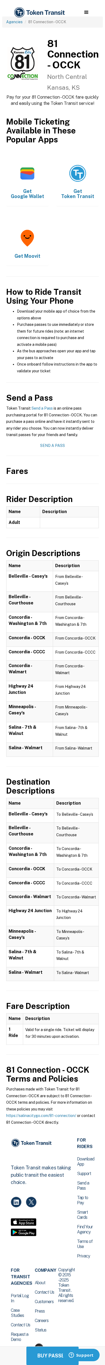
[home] (39, 12)
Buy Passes (52, 1356)
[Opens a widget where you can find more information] (81, 1355)
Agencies (14, 22)
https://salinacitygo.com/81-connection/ (41, 1115)
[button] (86, 12)
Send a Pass (42, 408)
